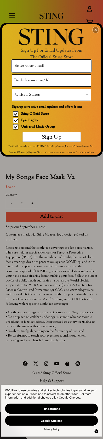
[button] (95, 30)
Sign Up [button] (52, 137)
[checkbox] (52, 114)
